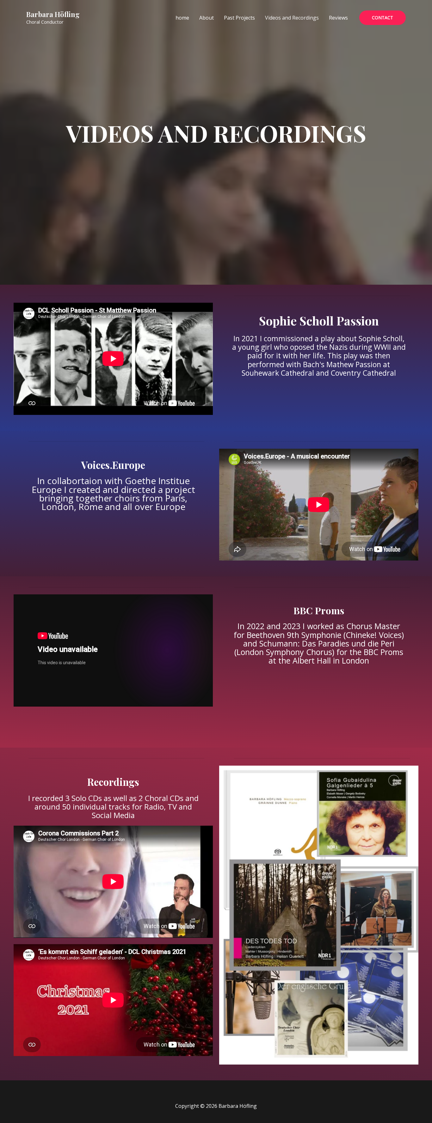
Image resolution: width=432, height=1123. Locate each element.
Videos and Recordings (292, 17)
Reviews (338, 17)
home (182, 17)
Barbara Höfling (53, 14)
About (206, 17)
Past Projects (239, 17)
